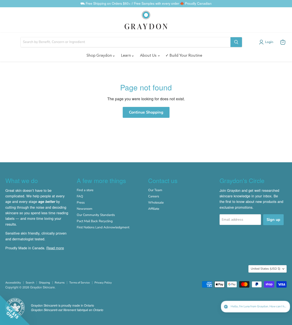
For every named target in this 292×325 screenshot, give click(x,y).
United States (265, 269)
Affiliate (153, 209)
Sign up (273, 219)
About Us (148, 55)
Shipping (44, 283)
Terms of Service (79, 283)
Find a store (85, 190)
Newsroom (84, 209)
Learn (126, 55)
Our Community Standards (96, 215)
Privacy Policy (103, 283)
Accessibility (13, 283)
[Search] (236, 42)
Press (81, 202)
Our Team (155, 190)
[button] (267, 42)
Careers (153, 196)
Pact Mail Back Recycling (95, 221)
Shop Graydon (100, 55)
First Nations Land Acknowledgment (103, 227)
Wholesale (156, 202)
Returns (60, 283)
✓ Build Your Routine (183, 55)
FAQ (80, 196)
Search (30, 283)
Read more (55, 247)
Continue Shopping (146, 112)
